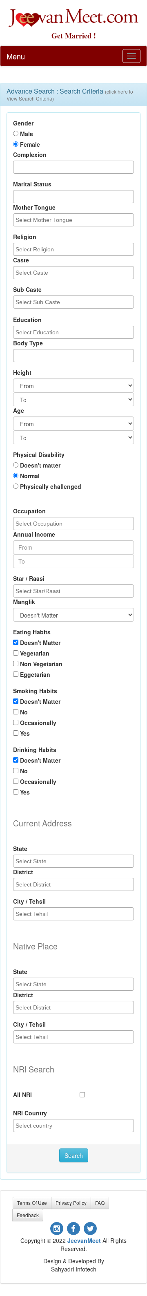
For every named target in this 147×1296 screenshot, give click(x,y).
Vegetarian (34, 653)
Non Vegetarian (41, 664)
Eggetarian (35, 674)
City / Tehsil (29, 901)
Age (18, 410)
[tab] (73, 94)
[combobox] (73, 167)
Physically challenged (50, 486)
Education (27, 320)
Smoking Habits (35, 691)
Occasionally (38, 723)
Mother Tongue (34, 207)
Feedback (28, 1214)
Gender (23, 123)
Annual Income (34, 534)
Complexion (30, 154)
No (24, 712)
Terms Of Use (32, 1202)
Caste (21, 260)
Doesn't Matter (40, 642)
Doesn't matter (40, 465)
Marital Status (32, 184)
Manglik (24, 602)
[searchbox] (18, 166)
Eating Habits (32, 632)
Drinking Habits (34, 749)
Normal (30, 476)
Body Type (28, 343)
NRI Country (30, 1113)
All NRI (22, 1094)
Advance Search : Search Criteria (70, 94)
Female (30, 144)
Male (26, 134)
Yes (25, 733)
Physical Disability (39, 454)
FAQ (100, 1202)
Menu (16, 56)
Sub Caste (27, 289)
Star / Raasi (29, 578)
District (23, 872)
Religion (24, 237)
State (20, 848)
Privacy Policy (71, 1202)
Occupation (29, 511)
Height (22, 372)
